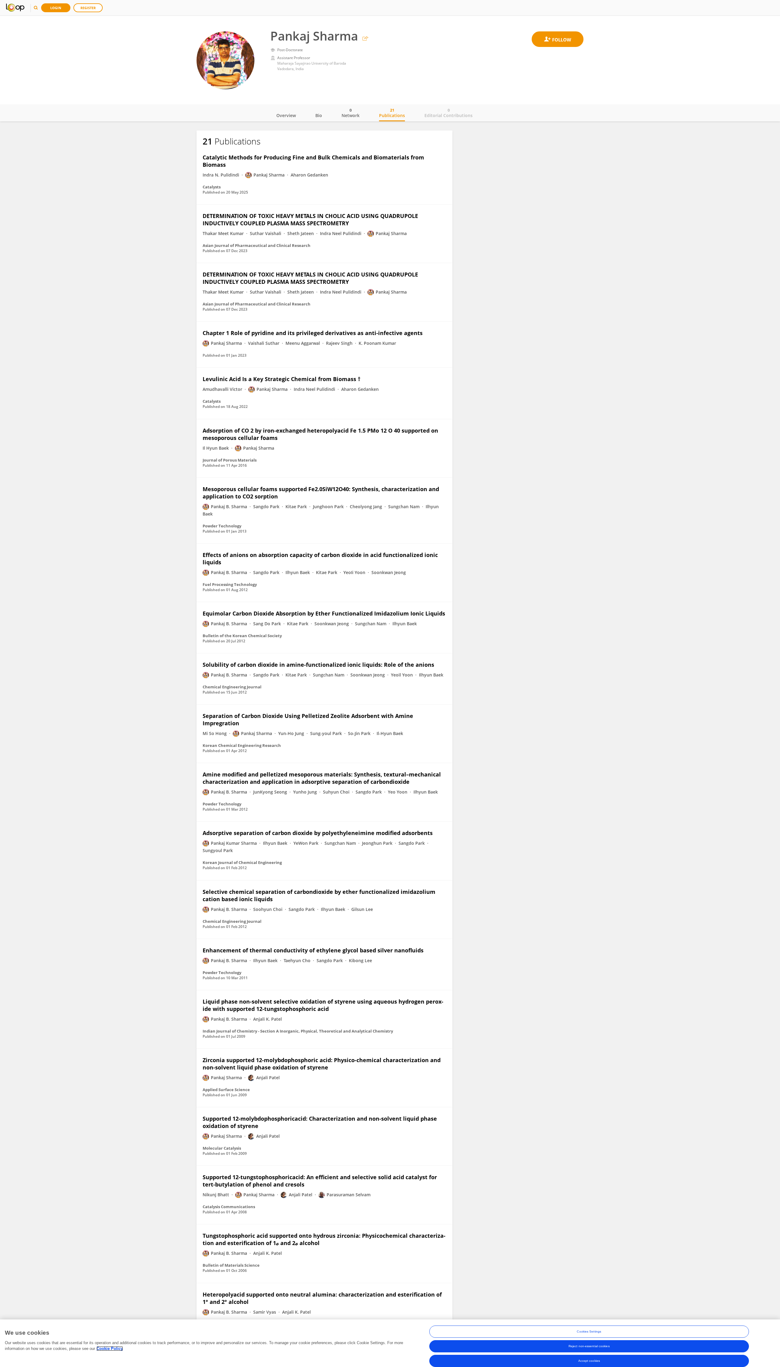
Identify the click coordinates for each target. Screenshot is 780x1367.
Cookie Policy (110, 1348)
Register (88, 7)
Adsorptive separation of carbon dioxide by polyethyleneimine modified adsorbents (318, 833)
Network (351, 112)
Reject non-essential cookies (589, 1346)
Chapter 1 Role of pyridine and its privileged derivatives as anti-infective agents (313, 333)
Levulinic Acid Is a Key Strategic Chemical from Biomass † (281, 379)
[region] (390, 1343)
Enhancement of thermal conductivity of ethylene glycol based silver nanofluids (313, 950)
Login (55, 7)
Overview (286, 115)
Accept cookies (589, 1360)
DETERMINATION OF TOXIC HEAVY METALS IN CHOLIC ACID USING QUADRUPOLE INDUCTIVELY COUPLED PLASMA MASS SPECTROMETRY (310, 219)
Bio (318, 115)
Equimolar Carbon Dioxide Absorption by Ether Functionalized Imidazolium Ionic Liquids (324, 613)
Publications (392, 112)
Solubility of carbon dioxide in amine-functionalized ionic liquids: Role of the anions (318, 664)
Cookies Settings (589, 1331)
